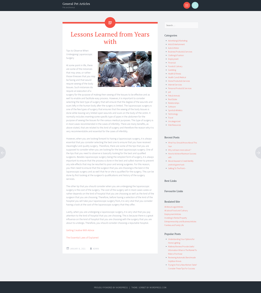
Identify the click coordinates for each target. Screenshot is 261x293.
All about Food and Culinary (176, 210)
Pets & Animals (174, 95)
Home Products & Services (179, 81)
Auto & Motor (173, 48)
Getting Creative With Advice (80, 230)
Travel (170, 117)
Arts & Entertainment (176, 44)
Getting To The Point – (177, 168)
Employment (173, 59)
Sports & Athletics (175, 110)
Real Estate (172, 99)
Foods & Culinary (175, 66)
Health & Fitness (174, 73)
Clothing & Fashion (176, 55)
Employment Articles (172, 214)
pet (169, 92)
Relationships (173, 103)
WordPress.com (158, 287)
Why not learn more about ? (179, 150)
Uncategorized (174, 121)
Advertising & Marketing (177, 40)
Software (172, 106)
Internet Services (175, 84)
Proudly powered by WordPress (111, 287)
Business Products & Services (180, 51)
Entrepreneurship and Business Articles (180, 221)
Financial (172, 62)
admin (96, 248)
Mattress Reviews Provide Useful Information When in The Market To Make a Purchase (182, 250)
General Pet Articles (76, 4)
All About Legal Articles (173, 207)
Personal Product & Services (179, 88)
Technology (173, 114)
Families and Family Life (174, 225)
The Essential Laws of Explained (82, 237)
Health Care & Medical (177, 77)
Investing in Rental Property (175, 218)
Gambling (172, 70)
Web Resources (174, 125)
